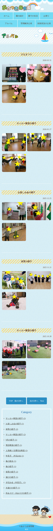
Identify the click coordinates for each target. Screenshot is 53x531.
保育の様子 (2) (12, 429)
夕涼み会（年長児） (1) (16, 482)
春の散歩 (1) (11, 461)
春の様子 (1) (11, 466)
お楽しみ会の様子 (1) (15, 424)
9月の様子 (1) (11, 440)
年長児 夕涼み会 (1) (15, 456)
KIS (26, 529)
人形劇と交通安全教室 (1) (17, 450)
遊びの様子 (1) (12, 477)
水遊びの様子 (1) (13, 488)
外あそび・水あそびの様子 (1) (18, 493)
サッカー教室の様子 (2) (16, 418)
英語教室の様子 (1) (14, 445)
